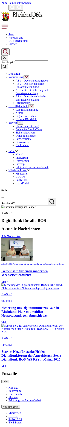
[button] (4, 8)
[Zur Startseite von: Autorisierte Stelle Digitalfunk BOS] (21, 22)
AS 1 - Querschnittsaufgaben (32, 80)
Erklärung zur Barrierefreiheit (32, 167)
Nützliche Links (11, 406)
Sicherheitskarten (25, 132)
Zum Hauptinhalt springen (16, 2)
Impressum (22, 157)
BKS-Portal (22, 183)
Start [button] (11, 34)
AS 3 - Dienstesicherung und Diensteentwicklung (32, 92)
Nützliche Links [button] (17, 170)
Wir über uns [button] (15, 37)
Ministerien (22, 173)
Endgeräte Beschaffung (29, 129)
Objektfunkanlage (26, 135)
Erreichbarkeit (23, 102)
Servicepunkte (23, 138)
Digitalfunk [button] (14, 73)
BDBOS (20, 176)
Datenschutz (22, 160)
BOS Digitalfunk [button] (18, 40)
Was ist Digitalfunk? (27, 109)
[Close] (2, 197)
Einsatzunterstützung (27, 126)
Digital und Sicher (26, 116)
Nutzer (19, 112)
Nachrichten (22, 145)
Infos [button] (11, 151)
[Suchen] (12, 8)
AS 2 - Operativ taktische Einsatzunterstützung (30, 85)
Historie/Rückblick (26, 119)
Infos (5, 381)
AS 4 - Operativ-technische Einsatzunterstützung (31, 98)
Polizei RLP (22, 179)
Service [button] (12, 43)
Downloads (22, 142)
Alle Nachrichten (11, 236)
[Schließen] (4, 57)
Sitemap (20, 163)
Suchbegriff (8, 62)
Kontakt (20, 154)
